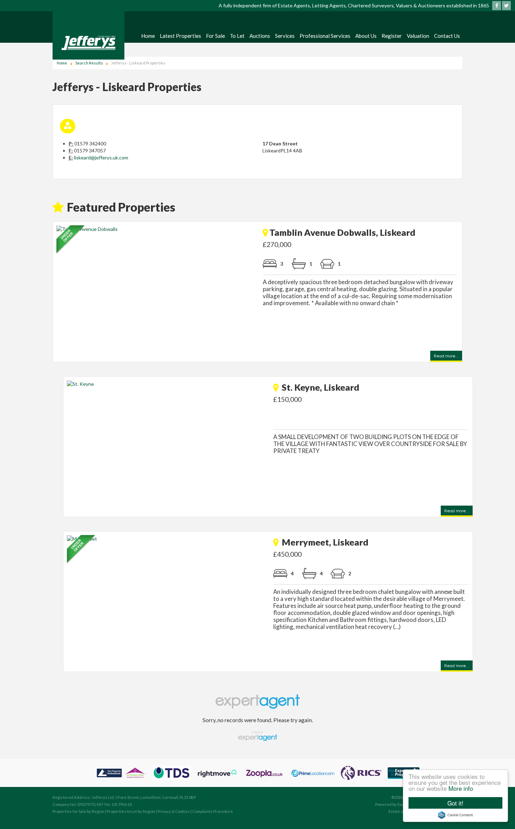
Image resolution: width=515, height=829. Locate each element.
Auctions (259, 36)
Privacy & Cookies (174, 811)
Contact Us (447, 36)
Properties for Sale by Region (78, 811)
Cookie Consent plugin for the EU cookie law (455, 815)
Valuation (418, 36)
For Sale (215, 36)
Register (392, 36)
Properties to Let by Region (131, 811)
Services (285, 36)
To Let (237, 36)
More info (460, 788)
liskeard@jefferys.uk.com (101, 157)
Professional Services (325, 36)
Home (148, 36)
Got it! (455, 803)
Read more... (446, 357)
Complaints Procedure (212, 811)
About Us (366, 36)
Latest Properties (180, 36)
